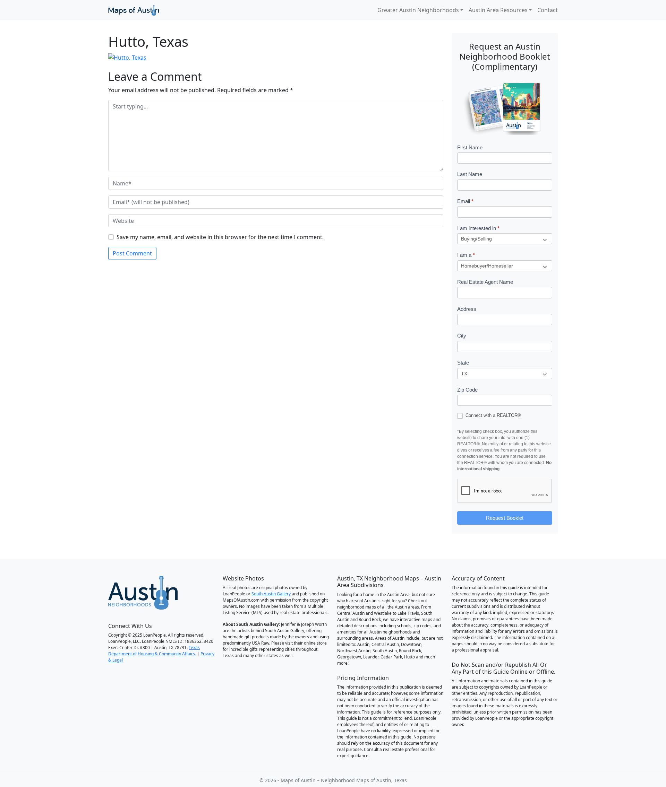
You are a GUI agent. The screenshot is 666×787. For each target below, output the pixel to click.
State (463, 363)
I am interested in (478, 228)
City (461, 336)
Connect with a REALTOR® (492, 415)
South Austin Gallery (271, 594)
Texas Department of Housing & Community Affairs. (154, 651)
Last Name (469, 174)
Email (465, 201)
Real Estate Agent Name (485, 282)
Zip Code (467, 390)
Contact (547, 10)
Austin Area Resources (498, 10)
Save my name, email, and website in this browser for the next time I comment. (220, 237)
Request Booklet (504, 518)
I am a (466, 255)
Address (466, 309)
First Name (470, 147)
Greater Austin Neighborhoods (418, 10)
